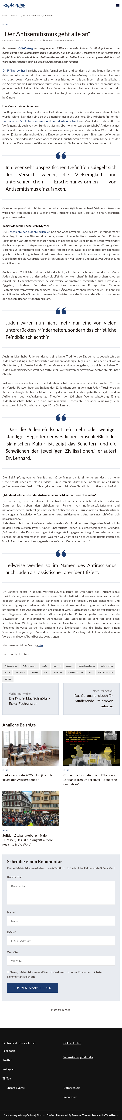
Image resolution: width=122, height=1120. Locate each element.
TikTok (6, 1078)
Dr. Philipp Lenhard (14, 70)
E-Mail (11, 932)
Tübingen (34, 672)
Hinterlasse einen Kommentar (60, 40)
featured (57, 666)
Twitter (7, 1060)
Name (11, 912)
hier (40, 645)
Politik (5, 24)
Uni (45, 672)
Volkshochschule (105, 672)
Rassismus (20, 672)
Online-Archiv (72, 1043)
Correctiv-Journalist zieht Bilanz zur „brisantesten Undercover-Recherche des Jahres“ (90, 779)
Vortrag (8, 679)
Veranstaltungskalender (78, 1057)
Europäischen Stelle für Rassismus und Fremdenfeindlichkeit (40, 121)
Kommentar (14, 877)
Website (12, 952)
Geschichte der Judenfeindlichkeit (29, 231)
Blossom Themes (81, 1115)
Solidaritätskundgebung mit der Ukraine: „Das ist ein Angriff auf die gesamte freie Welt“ (27, 839)
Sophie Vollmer (14, 40)
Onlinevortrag (107, 666)
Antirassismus (11, 666)
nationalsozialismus (86, 666)
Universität (57, 672)
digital (44, 666)
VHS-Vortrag (25, 48)
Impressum (70, 1097)
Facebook (8, 1050)
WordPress (111, 1115)
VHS (90, 672)
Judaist (69, 666)
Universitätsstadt (75, 672)
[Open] (118, 5)
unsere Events (16, 1087)
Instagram (8, 1069)
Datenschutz (71, 1087)
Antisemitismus (30, 666)
